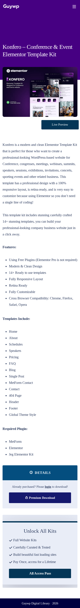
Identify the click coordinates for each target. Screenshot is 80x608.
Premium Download (41, 497)
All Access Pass (40, 573)
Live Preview (60, 124)
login (48, 486)
